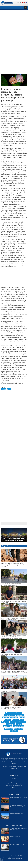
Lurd (9, 389)
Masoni (4, 389)
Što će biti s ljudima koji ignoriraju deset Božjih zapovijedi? (18, 829)
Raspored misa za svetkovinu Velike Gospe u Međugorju (12, 654)
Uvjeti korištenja (14, 782)
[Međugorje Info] (7, 2)
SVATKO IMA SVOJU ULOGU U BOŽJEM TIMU (16, 814)
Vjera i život (14, 731)
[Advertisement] (14, 26)
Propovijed (14, 722)
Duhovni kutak (10, 713)
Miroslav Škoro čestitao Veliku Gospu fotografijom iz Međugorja (13, 601)
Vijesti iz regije (9, 728)
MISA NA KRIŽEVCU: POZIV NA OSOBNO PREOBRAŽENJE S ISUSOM (11, 707)
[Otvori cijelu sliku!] (14, 80)
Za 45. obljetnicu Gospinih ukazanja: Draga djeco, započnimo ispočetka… (18, 806)
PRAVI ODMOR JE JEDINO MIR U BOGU (18, 797)
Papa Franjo (6, 722)
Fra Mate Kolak (19, 715)
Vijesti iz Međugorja (19, 726)
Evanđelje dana (9, 715)
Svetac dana (23, 722)
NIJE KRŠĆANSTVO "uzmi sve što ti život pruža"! (17, 845)
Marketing (14, 780)
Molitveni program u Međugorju (14, 783)
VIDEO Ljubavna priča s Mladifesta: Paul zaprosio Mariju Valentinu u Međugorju (13, 619)
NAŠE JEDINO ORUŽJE (15, 836)
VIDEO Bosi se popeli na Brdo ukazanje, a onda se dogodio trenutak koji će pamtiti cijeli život (12, 565)
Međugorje (8, 719)
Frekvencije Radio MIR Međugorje (14, 785)
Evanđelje (19, 713)
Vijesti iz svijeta (19, 728)
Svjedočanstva (11, 724)
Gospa (5, 717)
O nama (14, 778)
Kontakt (14, 787)
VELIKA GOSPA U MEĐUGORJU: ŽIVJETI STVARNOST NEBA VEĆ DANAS (11, 584)
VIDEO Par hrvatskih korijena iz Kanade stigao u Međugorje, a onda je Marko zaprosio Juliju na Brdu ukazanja (14, 673)
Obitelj (21, 719)
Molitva (15, 719)
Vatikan (19, 724)
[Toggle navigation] (25, 7)
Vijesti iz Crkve (8, 726)
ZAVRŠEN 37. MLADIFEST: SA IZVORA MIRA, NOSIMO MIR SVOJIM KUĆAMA (12, 690)
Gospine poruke (13, 717)
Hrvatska (22, 717)
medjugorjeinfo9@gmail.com (16, 858)
